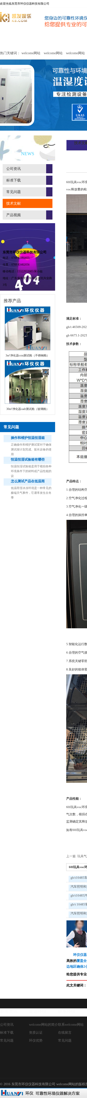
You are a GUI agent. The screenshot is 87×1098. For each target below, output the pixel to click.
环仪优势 (36, 1040)
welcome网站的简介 (43, 1024)
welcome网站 (12, 40)
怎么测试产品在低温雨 (28, 481)
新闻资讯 (8, 1011)
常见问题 (13, 192)
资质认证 (36, 1032)
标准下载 (13, 180)
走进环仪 (37, 1011)
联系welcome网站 (71, 1024)
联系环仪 (66, 1011)
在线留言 (65, 1032)
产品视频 (13, 215)
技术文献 (13, 203)
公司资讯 (13, 169)
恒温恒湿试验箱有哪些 (28, 459)
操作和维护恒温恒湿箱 (28, 438)
